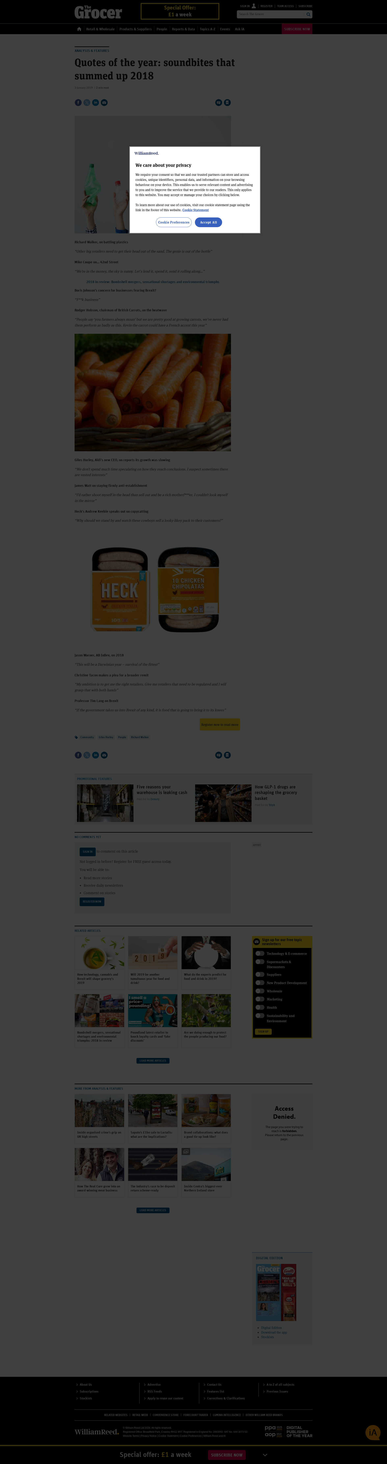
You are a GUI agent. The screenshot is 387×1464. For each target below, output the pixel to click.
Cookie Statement (195, 210)
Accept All (208, 222)
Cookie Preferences (173, 222)
